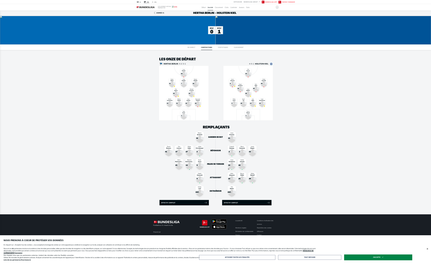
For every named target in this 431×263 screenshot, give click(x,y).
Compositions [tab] (206, 47)
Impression (18, 253)
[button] (276, 7)
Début (204, 7)
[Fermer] (427, 248)
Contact (259, 235)
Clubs (227, 7)
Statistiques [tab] (223, 47)
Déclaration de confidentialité (244, 231)
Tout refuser (309, 257)
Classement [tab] (239, 47)
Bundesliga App (271, 2)
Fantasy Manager (288, 2)
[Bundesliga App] (263, 1)
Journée (210, 7)
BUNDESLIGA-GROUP (251, 2)
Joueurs (241, 7)
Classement (219, 7)
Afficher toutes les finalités (237, 257)
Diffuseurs (238, 2)
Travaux (237, 235)
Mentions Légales (240, 228)
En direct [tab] (191, 47)
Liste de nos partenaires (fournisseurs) (17, 260)
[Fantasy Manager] (279, 1)
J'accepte (376, 257)
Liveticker (233, 7)
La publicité (238, 220)
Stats (248, 7)
